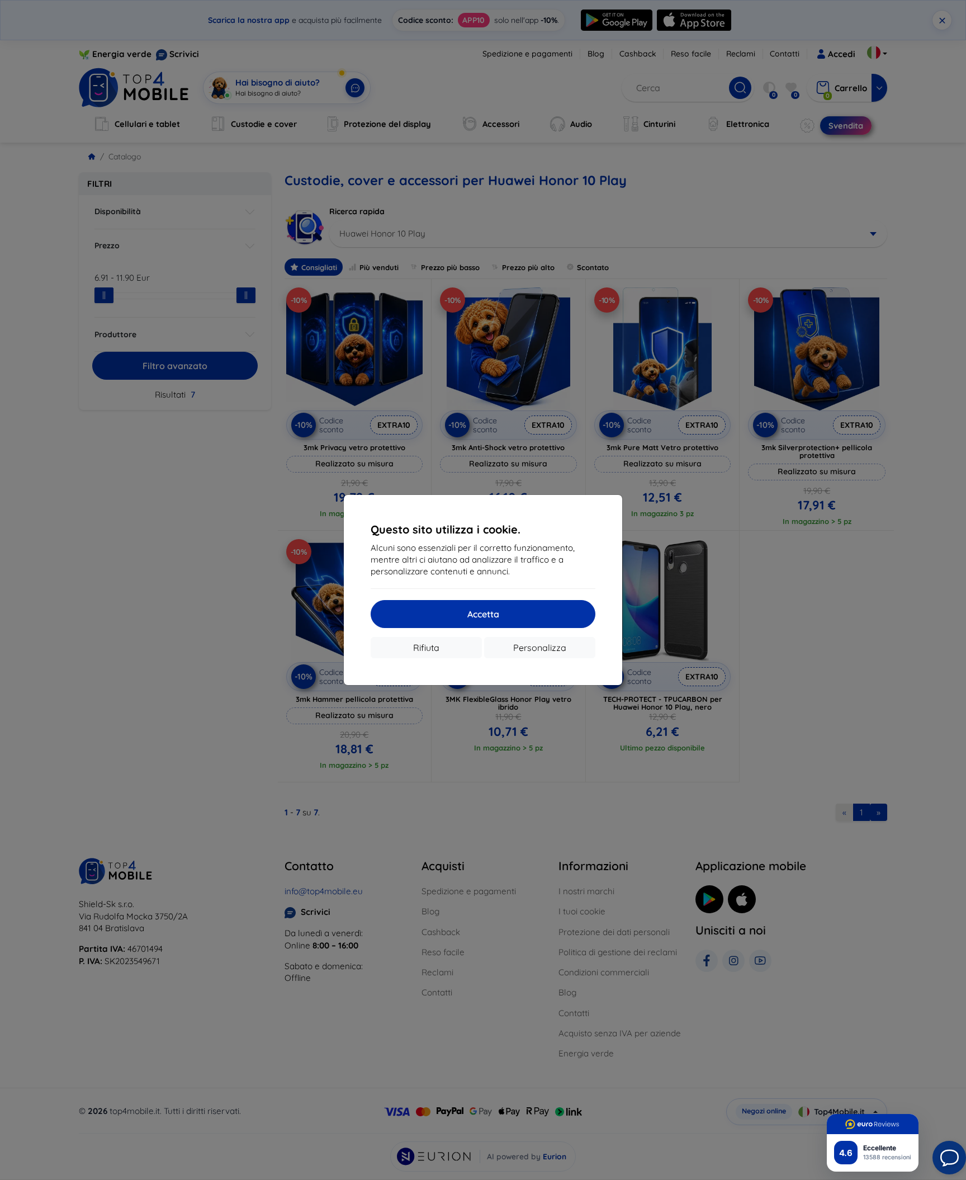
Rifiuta (426, 647)
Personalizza (539, 647)
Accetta (483, 614)
